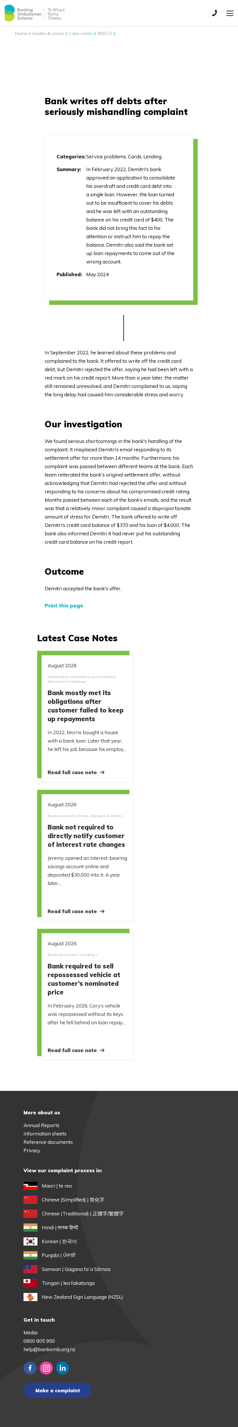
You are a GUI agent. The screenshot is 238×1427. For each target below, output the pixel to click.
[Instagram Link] (46, 1368)
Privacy (32, 1150)
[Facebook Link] (30, 1368)
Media (30, 1332)
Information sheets (45, 1134)
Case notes (81, 33)
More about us (42, 1112)
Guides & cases (48, 33)
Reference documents (48, 1142)
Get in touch (39, 1320)
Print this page (64, 605)
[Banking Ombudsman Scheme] (34, 13)
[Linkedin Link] (62, 1368)
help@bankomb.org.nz (49, 1349)
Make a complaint (57, 1390)
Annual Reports (41, 1125)
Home (21, 33)
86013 (105, 33)
